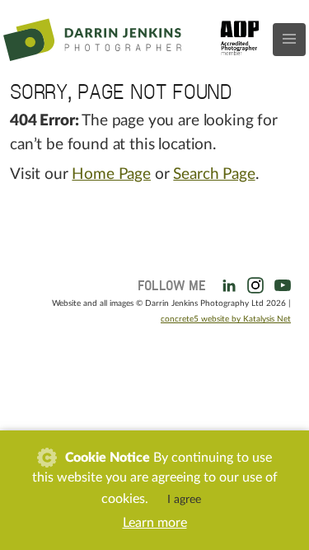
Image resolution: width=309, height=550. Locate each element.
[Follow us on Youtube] (279, 283)
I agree (184, 499)
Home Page (111, 174)
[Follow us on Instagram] (252, 283)
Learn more (155, 522)
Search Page (214, 174)
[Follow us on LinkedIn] (225, 283)
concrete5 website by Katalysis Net (226, 319)
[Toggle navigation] (289, 39)
